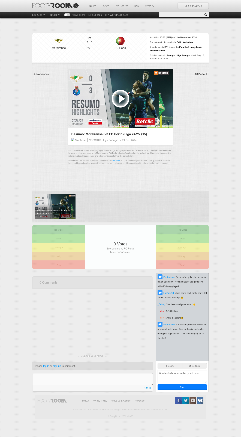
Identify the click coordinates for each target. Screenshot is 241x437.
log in (46, 366)
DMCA (85, 400)
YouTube (116, 160)
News (92, 6)
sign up (57, 366)
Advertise (139, 400)
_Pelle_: (162, 304)
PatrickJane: (169, 276)
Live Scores (121, 6)
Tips (136, 6)
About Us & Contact (121, 400)
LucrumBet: (169, 292)
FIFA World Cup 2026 (116, 14)
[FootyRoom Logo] (57, 5)
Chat (182, 386)
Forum (105, 6)
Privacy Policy (99, 400)
